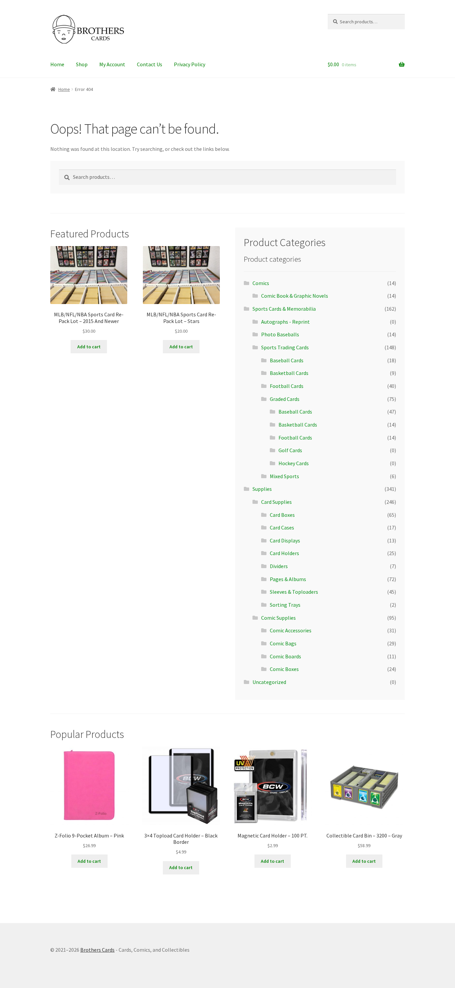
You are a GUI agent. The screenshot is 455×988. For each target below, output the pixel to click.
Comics (260, 283)
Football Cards (286, 386)
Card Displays (285, 540)
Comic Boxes (284, 669)
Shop (82, 64)
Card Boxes (282, 514)
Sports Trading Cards (285, 347)
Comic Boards (285, 656)
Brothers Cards (97, 949)
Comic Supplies (278, 617)
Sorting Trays (285, 604)
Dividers (279, 566)
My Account (112, 64)
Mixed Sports (284, 476)
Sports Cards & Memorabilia (284, 308)
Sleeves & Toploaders (294, 591)
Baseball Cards (286, 360)
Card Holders (284, 553)
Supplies (262, 489)
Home (57, 64)
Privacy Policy (189, 64)
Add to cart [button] (89, 347)
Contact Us (149, 64)
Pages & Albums (288, 579)
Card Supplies (276, 501)
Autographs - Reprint (285, 321)
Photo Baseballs (280, 334)
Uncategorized (269, 682)
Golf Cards (290, 450)
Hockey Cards (293, 463)
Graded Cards (284, 399)
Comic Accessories (290, 630)
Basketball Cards (289, 373)
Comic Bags (283, 643)
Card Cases (282, 527)
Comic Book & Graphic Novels (294, 295)
